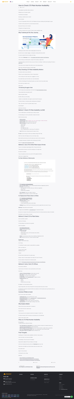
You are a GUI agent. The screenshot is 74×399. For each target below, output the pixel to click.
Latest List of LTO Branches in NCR (28, 142)
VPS (40, 1)
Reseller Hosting (46, 382)
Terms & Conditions (61, 384)
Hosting (32, 1)
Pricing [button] (28, 1)
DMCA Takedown (61, 388)
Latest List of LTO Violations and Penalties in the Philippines (30, 360)
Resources (49, 1)
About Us (60, 376)
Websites (44, 1)
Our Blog (60, 377)
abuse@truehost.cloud (64, 389)
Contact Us (60, 379)
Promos (54, 1)
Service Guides (54, 362)
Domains (36, 1)
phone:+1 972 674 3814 (8, 381)
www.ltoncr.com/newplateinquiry (27, 184)
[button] (11, 1)
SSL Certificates (32, 379)
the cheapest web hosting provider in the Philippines (40, 57)
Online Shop (45, 376)
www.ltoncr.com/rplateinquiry (27, 198)
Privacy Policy (61, 385)
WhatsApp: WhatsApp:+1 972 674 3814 (10, 382)
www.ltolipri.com (32, 209)
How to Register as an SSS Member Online (27, 357)
